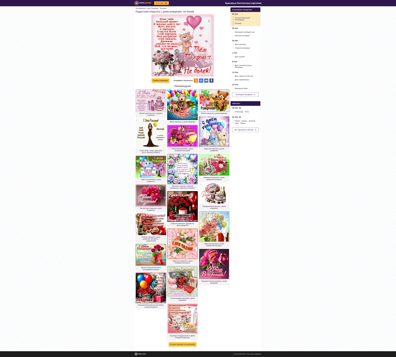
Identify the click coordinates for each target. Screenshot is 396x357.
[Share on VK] (206, 81)
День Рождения (152, 8)
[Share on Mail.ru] (201, 81)
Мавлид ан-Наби (241, 88)
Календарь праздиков (244, 94)
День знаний (239, 57)
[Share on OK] (196, 81)
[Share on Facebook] (211, 81)
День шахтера (240, 44)
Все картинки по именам (244, 130)
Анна (247, 112)
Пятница (238, 23)
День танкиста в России (244, 76)
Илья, (237, 123)
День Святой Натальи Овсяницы (243, 66)
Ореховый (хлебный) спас (245, 32)
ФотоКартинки (141, 8)
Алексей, (252, 121)
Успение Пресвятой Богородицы (242, 19)
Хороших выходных (242, 35)
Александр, (239, 112)
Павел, (237, 121)
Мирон (243, 123)
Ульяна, (244, 121)
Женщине (163, 8)
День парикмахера (242, 80)
